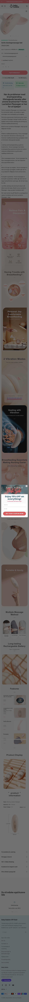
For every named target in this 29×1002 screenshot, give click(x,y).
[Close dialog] (26, 486)
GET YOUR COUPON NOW (14, 514)
